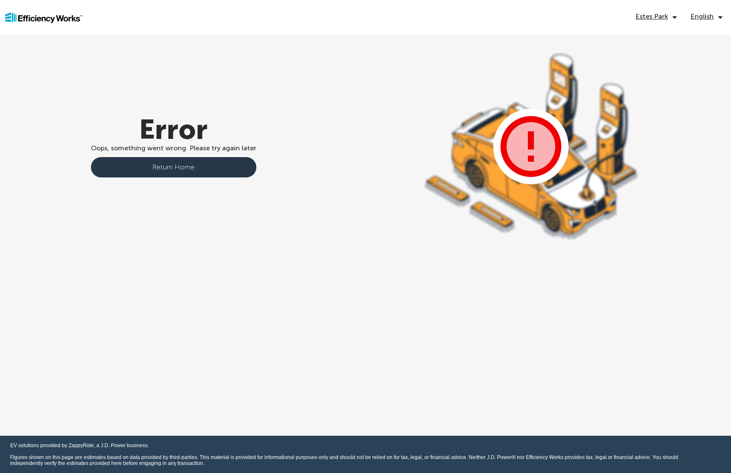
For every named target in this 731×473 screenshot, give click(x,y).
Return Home (173, 167)
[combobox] (657, 17)
